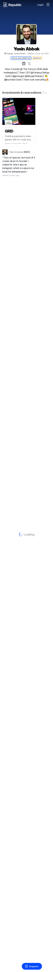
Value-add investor (21, 58)
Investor (37, 58)
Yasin (11, 152)
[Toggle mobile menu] (48, 4)
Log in (40, 4)
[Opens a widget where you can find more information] (32, 966)
